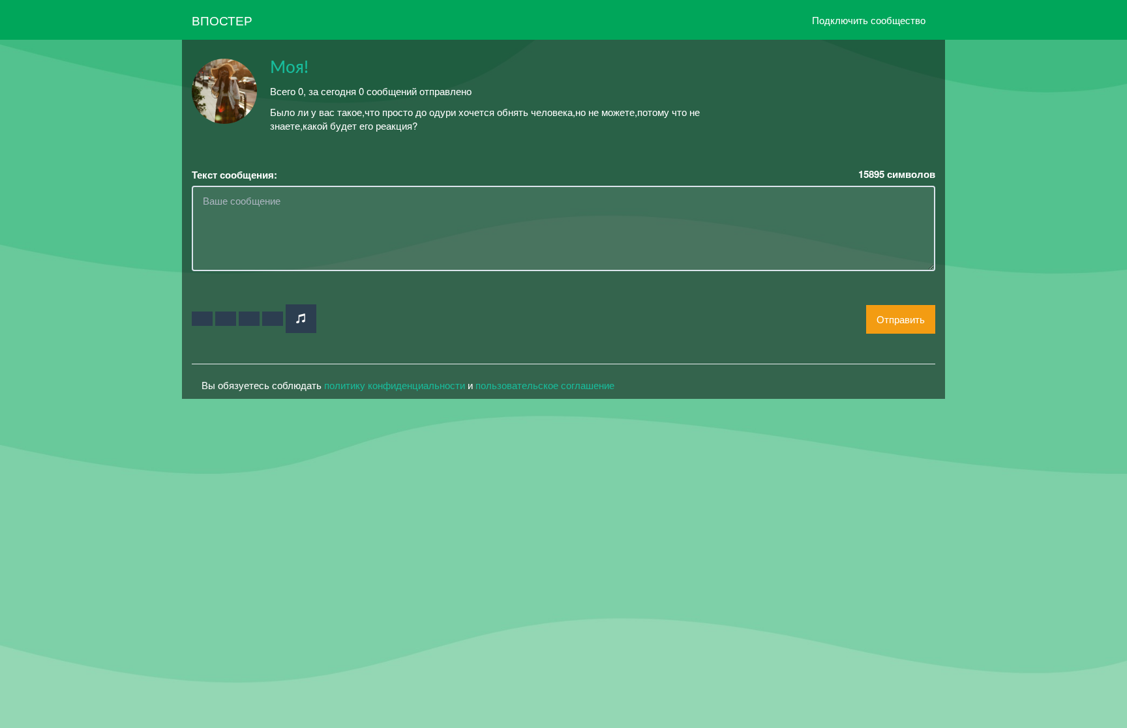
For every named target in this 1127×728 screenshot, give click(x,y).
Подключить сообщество (868, 20)
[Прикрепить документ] (272, 319)
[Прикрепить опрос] (249, 319)
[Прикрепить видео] (225, 319)
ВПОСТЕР (222, 20)
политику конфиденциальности (394, 385)
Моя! (289, 67)
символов (896, 174)
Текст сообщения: (234, 175)
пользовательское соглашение (544, 385)
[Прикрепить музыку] (301, 318)
